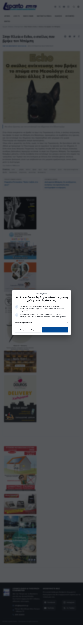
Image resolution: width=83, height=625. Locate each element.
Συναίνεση (55, 330)
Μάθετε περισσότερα (23, 322)
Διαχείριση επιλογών (28, 330)
